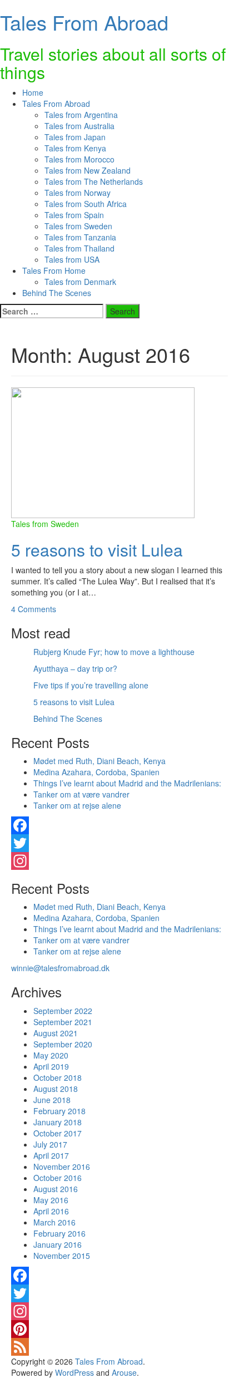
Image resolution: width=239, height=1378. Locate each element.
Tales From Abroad (84, 22)
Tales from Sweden (78, 226)
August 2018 (55, 1088)
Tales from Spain (74, 214)
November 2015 (61, 1255)
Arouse (124, 1372)
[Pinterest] (119, 1329)
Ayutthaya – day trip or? (75, 668)
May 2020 (50, 1055)
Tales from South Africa (85, 203)
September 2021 (62, 1021)
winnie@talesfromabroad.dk (60, 967)
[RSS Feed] (119, 1347)
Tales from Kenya (75, 148)
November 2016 (61, 1166)
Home (32, 92)
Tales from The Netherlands (93, 181)
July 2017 (50, 1144)
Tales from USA (71, 259)
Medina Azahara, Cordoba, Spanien (96, 771)
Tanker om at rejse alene (77, 805)
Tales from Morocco (79, 159)
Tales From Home (54, 270)
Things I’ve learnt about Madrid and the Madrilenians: (127, 783)
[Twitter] (119, 843)
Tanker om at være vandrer (81, 794)
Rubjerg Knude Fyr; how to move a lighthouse (114, 651)
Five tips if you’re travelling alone (90, 685)
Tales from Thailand (79, 248)
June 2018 (52, 1099)
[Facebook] (119, 825)
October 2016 (57, 1177)
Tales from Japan (75, 136)
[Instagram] (119, 861)
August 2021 (55, 1033)
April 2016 (51, 1211)
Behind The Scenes (56, 292)
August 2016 (55, 1188)
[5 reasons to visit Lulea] (103, 451)
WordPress (74, 1372)
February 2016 (59, 1233)
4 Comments (33, 608)
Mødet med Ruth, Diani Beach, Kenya (99, 760)
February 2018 (59, 1110)
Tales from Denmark (80, 281)
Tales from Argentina (81, 114)
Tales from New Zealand (87, 170)
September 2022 (62, 1010)
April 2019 (51, 1066)
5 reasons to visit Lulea (97, 550)
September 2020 (62, 1044)
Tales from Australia (79, 125)
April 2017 (51, 1155)
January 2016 (57, 1244)
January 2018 (57, 1122)
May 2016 (50, 1199)
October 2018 (57, 1077)
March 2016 (54, 1222)
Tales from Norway (77, 192)
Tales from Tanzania (80, 237)
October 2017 (57, 1133)
